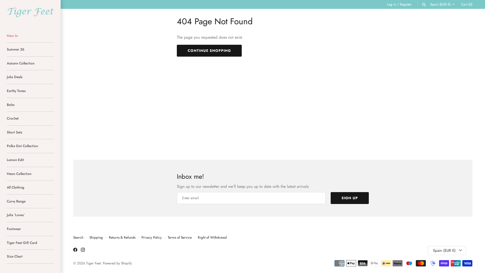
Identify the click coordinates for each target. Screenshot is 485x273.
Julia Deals (14, 76)
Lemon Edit (15, 159)
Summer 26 (15, 49)
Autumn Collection (20, 63)
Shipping (96, 237)
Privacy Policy (151, 237)
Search (78, 237)
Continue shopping (209, 50)
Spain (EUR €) (440, 4)
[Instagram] (83, 251)
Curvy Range (16, 201)
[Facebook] (75, 251)
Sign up (350, 197)
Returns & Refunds (122, 237)
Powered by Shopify (117, 263)
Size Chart (14, 256)
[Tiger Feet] (30, 12)
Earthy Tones (16, 90)
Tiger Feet (93, 263)
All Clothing (15, 187)
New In (12, 35)
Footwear (14, 228)
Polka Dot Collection (22, 145)
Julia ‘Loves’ (16, 214)
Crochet (13, 118)
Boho (11, 104)
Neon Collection (19, 173)
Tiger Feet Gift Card (22, 242)
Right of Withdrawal (212, 237)
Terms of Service (180, 237)
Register (406, 4)
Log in (391, 4)
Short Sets (14, 132)
